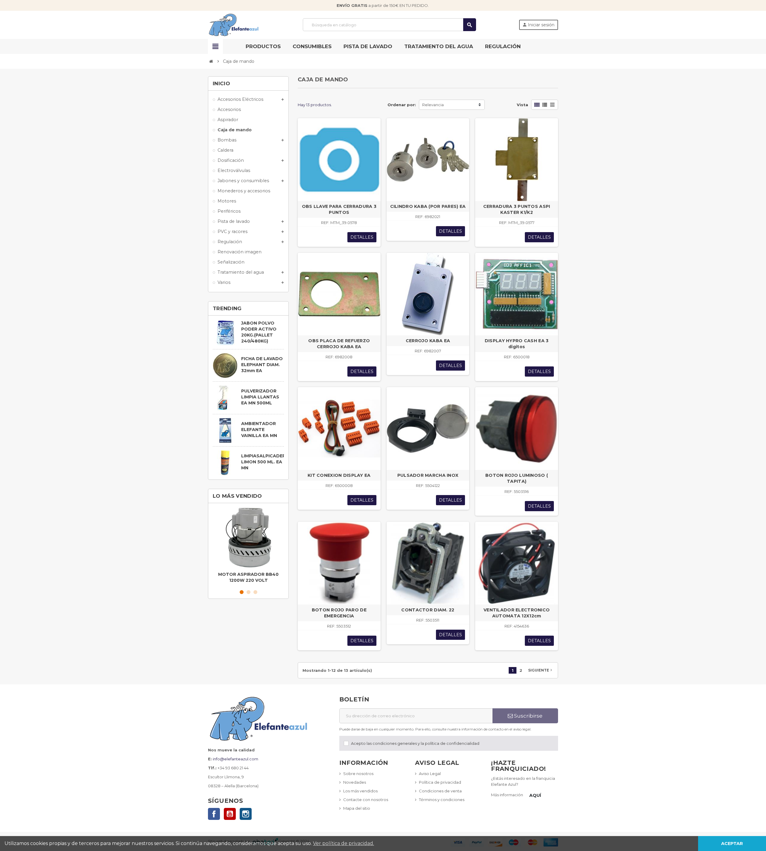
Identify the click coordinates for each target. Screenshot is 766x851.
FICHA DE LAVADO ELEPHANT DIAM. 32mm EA (262, 364)
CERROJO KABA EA (428, 340)
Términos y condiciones (441, 799)
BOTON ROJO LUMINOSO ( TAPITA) (516, 478)
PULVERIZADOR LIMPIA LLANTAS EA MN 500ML (260, 397)
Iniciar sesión (538, 25)
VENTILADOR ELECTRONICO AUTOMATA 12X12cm (517, 613)
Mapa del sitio (356, 808)
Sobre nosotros (358, 773)
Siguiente (540, 670)
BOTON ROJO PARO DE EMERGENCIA (339, 613)
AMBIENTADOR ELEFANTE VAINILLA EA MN (259, 429)
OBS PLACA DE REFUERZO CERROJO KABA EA (339, 343)
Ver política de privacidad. (343, 843)
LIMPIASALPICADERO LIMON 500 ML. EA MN (265, 462)
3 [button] (255, 592)
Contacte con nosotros (365, 799)
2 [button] (248, 592)
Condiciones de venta (440, 790)
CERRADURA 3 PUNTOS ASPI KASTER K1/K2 (516, 209)
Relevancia (433, 104)
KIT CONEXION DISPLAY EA (339, 475)
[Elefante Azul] (234, 24)
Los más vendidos (360, 790)
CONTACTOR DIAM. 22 (427, 610)
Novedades (354, 782)
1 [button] (242, 592)
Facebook (214, 814)
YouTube (230, 814)
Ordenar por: (401, 104)
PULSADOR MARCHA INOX (428, 475)
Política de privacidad (440, 782)
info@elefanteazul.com (235, 758)
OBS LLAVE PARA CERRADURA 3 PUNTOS (339, 209)
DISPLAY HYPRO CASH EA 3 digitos (516, 343)
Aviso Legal (430, 773)
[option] (248, 547)
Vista (522, 104)
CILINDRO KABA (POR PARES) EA (428, 206)
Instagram (246, 814)
